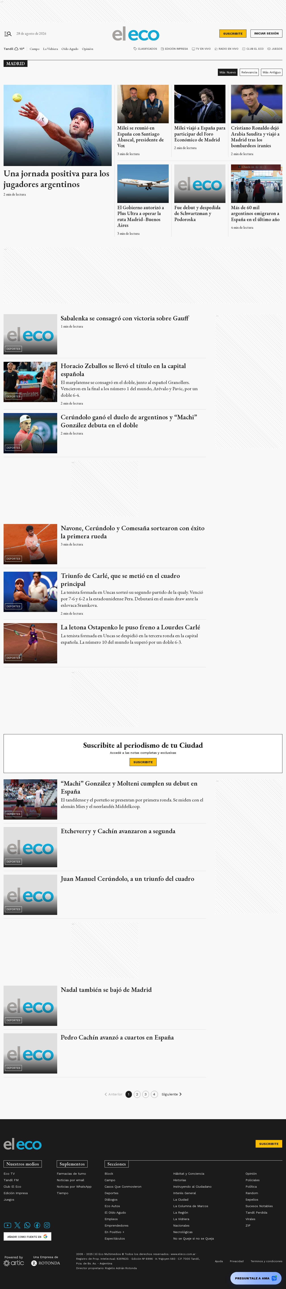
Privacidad (237, 1261)
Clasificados (147, 48)
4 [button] (154, 1094)
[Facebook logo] (37, 1228)
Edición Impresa (176, 48)
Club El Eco (255, 48)
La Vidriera (50, 49)
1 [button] (129, 1094)
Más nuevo (227, 72)
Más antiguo (272, 72)
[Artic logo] (14, 1260)
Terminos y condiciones (266, 1261)
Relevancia (249, 72)
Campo (35, 49)
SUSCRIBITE (233, 33)
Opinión (87, 49)
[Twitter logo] (17, 1228)
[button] (112, 1094)
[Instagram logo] (47, 1228)
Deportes (13, 348)
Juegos (277, 48)
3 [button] (146, 1094)
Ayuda (219, 1261)
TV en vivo (203, 48)
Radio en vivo (228, 48)
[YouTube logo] (8, 1228)
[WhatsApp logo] (27, 1228)
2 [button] (137, 1094)
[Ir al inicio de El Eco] (135, 33)
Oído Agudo (69, 49)
